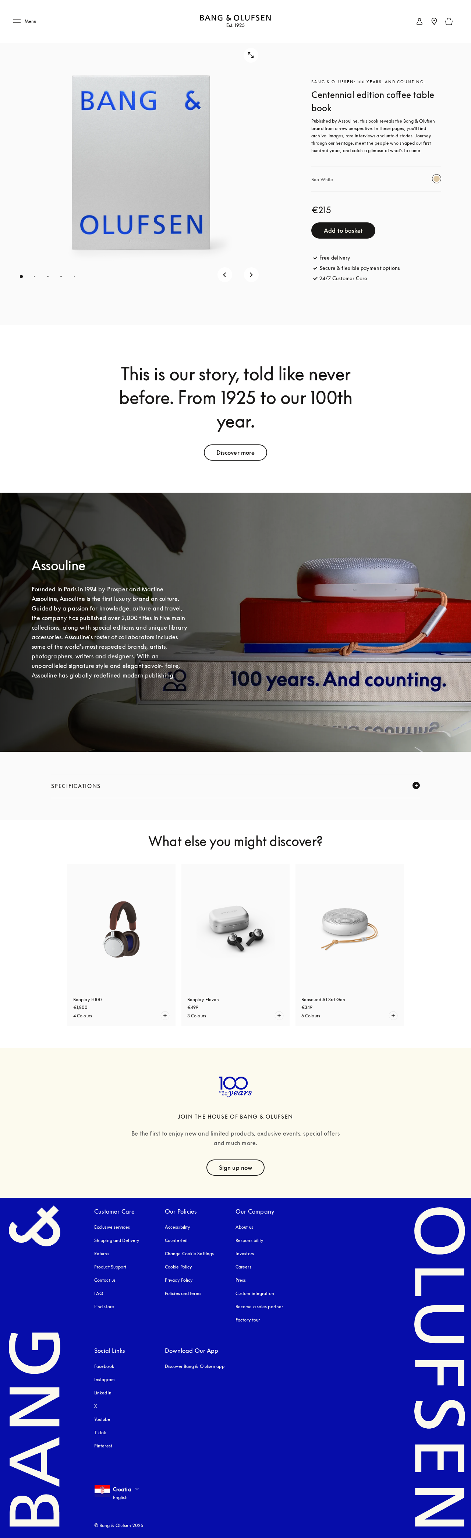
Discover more (235, 452)
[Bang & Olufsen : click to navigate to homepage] (235, 21)
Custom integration (255, 1293)
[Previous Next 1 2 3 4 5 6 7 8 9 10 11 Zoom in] (140, 162)
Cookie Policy (178, 1267)
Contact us (105, 1280)
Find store (104, 1306)
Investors (245, 1253)
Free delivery (334, 257)
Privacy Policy (179, 1280)
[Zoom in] (251, 55)
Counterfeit (176, 1240)
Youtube (102, 1419)
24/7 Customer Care (343, 278)
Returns (101, 1253)
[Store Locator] (434, 21)
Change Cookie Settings (189, 1253)
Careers (243, 1267)
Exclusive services (112, 1227)
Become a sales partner (259, 1306)
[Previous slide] (224, 274)
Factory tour (248, 1320)
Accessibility (177, 1227)
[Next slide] (251, 274)
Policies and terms (183, 1293)
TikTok (100, 1432)
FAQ (98, 1293)
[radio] (436, 178)
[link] (419, 21)
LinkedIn (102, 1393)
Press (241, 1280)
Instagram (104, 1379)
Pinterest (103, 1446)
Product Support (110, 1267)
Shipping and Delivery (116, 1240)
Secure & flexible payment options (359, 268)
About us (244, 1227)
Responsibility (249, 1240)
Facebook (104, 1366)
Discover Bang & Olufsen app (194, 1366)
